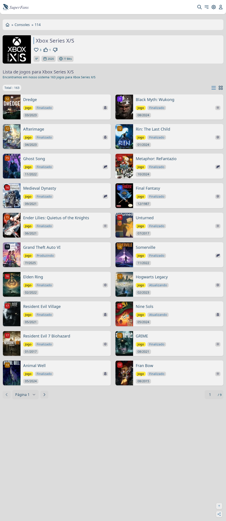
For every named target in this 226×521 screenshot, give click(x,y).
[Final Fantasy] (124, 195)
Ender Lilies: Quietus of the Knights (56, 217)
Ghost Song (34, 158)
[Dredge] (12, 107)
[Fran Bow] (124, 373)
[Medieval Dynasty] (12, 195)
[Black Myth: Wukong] (124, 107)
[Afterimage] (12, 136)
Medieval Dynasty (39, 188)
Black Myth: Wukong (155, 99)
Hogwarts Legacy (152, 276)
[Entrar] (220, 7)
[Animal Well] (12, 373)
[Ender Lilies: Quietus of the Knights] (12, 225)
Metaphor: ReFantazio (156, 158)
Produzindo (45, 255)
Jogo (28, 108)
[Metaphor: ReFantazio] (124, 166)
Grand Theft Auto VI (41, 247)
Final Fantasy (148, 188)
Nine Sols (144, 306)
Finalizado (44, 108)
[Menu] (206, 7)
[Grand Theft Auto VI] (12, 254)
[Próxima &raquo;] (44, 395)
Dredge (30, 99)
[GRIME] (124, 343)
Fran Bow (144, 365)
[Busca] (199, 7)
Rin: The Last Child (153, 129)
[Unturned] (124, 225)
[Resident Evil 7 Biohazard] (12, 343)
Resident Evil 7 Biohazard (46, 336)
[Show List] (214, 87)
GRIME (142, 336)
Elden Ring (33, 276)
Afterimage (33, 129)
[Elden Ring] (12, 284)
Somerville (145, 247)
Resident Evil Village (42, 306)
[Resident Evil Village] (12, 314)
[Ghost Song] (12, 166)
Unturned (145, 217)
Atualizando (158, 285)
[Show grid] (220, 88)
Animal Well (34, 365)
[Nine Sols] (124, 314)
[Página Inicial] (7, 24)
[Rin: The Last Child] (124, 136)
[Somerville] (124, 254)
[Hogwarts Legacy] (124, 284)
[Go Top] (219, 506)
